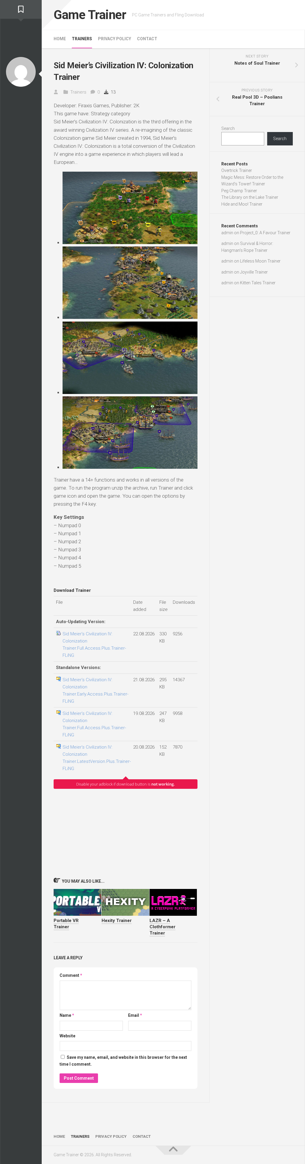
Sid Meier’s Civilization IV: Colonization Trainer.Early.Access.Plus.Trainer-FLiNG (95, 690)
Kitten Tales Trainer (258, 282)
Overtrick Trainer (236, 170)
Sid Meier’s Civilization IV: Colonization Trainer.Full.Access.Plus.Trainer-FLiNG (94, 644)
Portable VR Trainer (66, 923)
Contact (147, 38)
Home (60, 38)
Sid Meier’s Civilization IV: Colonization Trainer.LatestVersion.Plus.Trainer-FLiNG (97, 757)
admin (227, 232)
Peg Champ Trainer (239, 190)
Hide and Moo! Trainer (241, 204)
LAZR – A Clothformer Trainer (162, 927)
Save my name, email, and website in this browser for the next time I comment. (123, 1061)
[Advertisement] (125, 833)
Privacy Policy (114, 38)
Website (67, 1035)
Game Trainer (90, 14)
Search (228, 128)
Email (135, 1015)
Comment (71, 975)
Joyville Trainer (254, 272)
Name (67, 1015)
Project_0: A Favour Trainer (265, 232)
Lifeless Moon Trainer (260, 261)
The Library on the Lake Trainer (249, 197)
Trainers (82, 38)
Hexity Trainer (117, 920)
